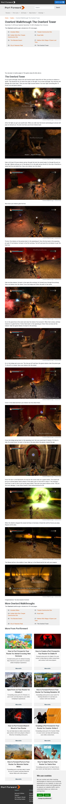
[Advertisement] (33, 59)
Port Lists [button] (16, 13)
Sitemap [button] (40, 13)
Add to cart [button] (59, 2)
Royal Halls (40, 35)
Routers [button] (8, 13)
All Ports (31, 799)
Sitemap (31, 790)
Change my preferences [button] (44, 798)
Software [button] (24, 13)
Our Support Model (20, 797)
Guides (12, 18)
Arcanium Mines (14, 32)
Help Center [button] (32, 13)
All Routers (32, 797)
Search (58, 7)
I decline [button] (47, 795)
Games (31, 801)
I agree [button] (40, 795)
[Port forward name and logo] (8, 2)
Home (6, 18)
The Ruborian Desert (16, 40)
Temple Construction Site (44, 32)
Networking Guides (20, 799)
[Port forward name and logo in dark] (15, 7)
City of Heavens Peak (16, 45)
